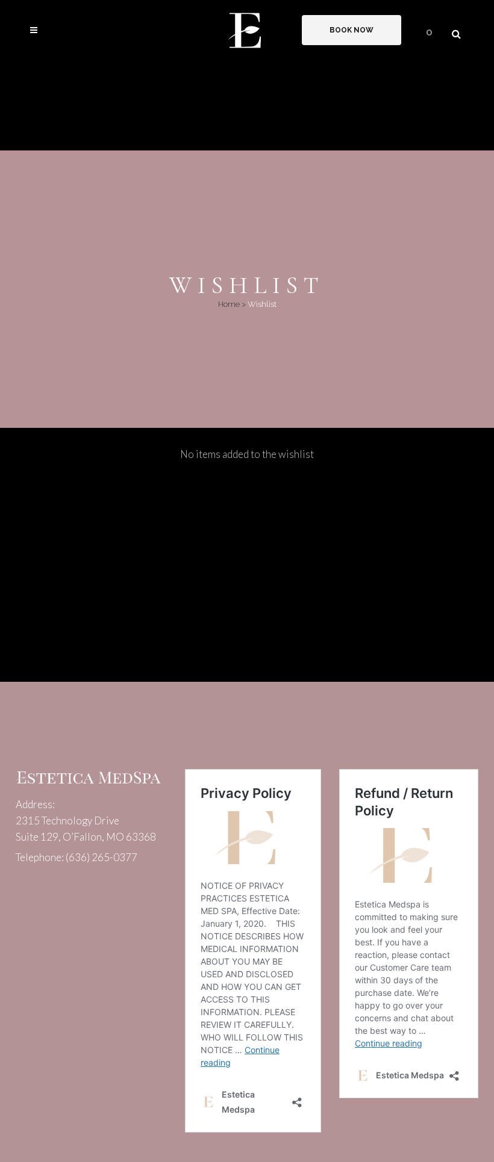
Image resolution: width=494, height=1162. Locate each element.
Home (229, 304)
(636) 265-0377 (101, 857)
